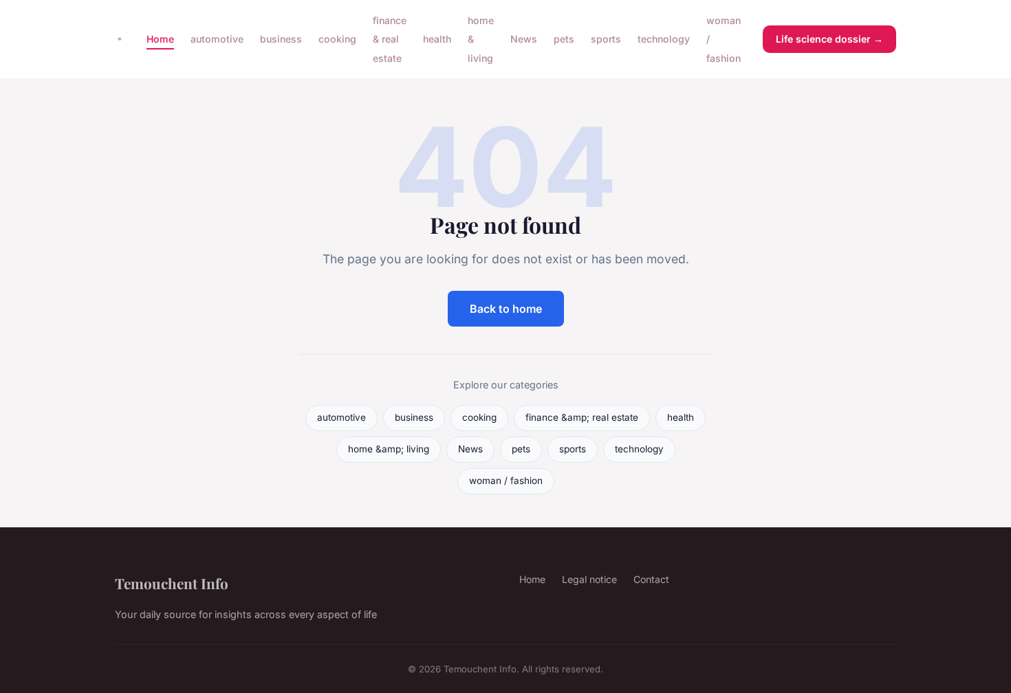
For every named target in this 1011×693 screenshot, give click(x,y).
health (437, 39)
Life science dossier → (829, 39)
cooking (337, 39)
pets (564, 39)
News (523, 39)
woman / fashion (506, 480)
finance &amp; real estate (581, 417)
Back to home (506, 309)
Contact (651, 579)
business (281, 39)
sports (606, 39)
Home (160, 39)
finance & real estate (389, 38)
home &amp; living (388, 448)
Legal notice (589, 579)
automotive (217, 39)
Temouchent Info (171, 583)
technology (664, 39)
